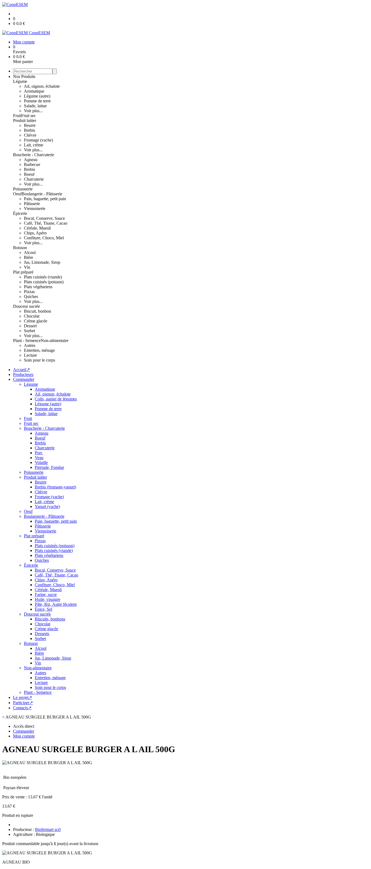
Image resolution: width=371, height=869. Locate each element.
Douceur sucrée (26, 306)
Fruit (17, 115)
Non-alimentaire (54, 340)
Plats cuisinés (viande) (43, 277)
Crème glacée (35, 321)
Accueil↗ (21, 369)
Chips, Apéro (35, 233)
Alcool (30, 252)
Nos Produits (24, 76)
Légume (20, 81)
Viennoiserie (34, 208)
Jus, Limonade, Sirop (42, 262)
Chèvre (30, 135)
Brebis (29, 130)
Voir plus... (33, 110)
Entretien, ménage (39, 350)
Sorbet (29, 330)
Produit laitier (24, 120)
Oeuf (17, 194)
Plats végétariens (38, 286)
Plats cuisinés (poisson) (44, 282)
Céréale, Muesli (37, 228)
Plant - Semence (27, 340)
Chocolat (31, 316)
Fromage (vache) (38, 140)
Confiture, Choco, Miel (44, 238)
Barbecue (32, 164)
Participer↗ (23, 702)
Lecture (30, 355)
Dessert (30, 326)
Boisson (20, 247)
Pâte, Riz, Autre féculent (56, 604)
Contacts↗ (22, 707)
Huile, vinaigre (47, 599)
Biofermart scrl (48, 829)
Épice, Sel (43, 609)
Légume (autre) (37, 96)
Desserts (42, 633)
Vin (27, 267)
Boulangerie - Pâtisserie (42, 194)
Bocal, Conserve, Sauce (44, 218)
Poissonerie (23, 189)
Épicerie (20, 213)
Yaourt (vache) (47, 506)
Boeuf (29, 174)
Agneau (30, 159)
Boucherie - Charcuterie (33, 154)
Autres (29, 345)
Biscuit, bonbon (37, 311)
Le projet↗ (22, 697)
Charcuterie (34, 179)
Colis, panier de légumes (56, 399)
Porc (39, 452)
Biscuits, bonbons (50, 619)
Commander (23, 379)
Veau (39, 457)
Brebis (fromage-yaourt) (55, 487)
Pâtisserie (32, 203)
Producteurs (23, 374)
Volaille (41, 462)
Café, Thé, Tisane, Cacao (45, 223)
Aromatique (34, 91)
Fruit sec (28, 115)
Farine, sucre (46, 594)
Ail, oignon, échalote (42, 86)
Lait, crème (33, 145)
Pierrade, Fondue (49, 467)
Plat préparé (23, 272)
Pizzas (29, 291)
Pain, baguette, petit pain (45, 198)
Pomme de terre (37, 101)
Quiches (31, 296)
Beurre (30, 125)
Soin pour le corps (39, 360)
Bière (28, 257)
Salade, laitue (35, 105)
